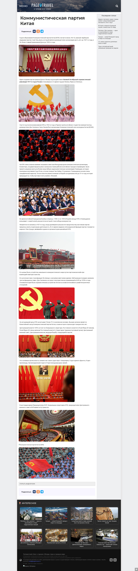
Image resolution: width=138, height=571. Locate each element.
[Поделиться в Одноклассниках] (38, 33)
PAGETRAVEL (42, 5)
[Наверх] (136, 569)
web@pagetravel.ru (35, 561)
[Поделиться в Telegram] (42, 33)
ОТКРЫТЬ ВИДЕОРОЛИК (27, 484)
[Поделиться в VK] (34, 33)
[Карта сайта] (20, 560)
